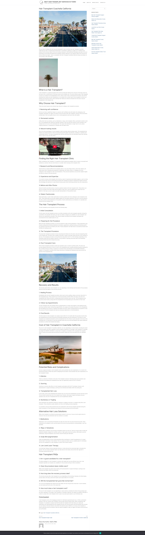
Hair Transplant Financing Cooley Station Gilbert (99, 24)
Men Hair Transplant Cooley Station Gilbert (97, 40)
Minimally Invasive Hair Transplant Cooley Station (97, 44)
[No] (143, 534)
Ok (100, 533)
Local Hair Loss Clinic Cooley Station (98, 28)
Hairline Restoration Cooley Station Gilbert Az (97, 48)
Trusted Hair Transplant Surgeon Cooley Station (98, 36)
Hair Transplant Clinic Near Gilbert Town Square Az (97, 32)
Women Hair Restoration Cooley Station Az (98, 19)
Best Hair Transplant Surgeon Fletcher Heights (98, 15)
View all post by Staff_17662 (50, 523)
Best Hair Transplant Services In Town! (60, 2)
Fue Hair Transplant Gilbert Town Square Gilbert (99, 52)
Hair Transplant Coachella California (51, 512)
